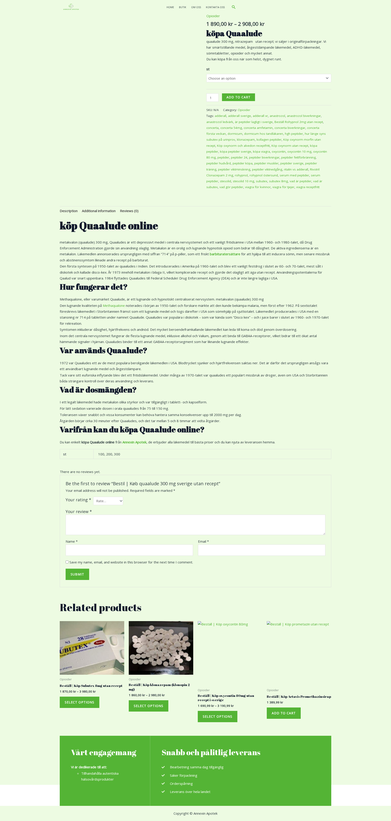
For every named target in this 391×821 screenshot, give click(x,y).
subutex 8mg (278, 181)
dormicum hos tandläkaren (263, 134)
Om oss (196, 7)
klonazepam (246, 139)
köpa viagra (261, 151)
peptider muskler (266, 163)
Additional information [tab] (99, 210)
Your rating (78, 499)
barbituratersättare (225, 254)
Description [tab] (69, 210)
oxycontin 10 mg (299, 151)
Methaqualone (114, 305)
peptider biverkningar (264, 157)
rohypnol (241, 175)
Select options (79, 702)
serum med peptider (294, 175)
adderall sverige (239, 116)
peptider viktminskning (234, 169)
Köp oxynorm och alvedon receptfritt (243, 146)
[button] (234, 7)
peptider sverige (291, 163)
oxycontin (279, 151)
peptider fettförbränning (298, 157)
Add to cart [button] (284, 713)
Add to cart (238, 97)
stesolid (225, 181)
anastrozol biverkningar (304, 116)
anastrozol (277, 116)
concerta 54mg (231, 128)
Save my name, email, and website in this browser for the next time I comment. (131, 562)
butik (182, 7)
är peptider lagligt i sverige (254, 122)
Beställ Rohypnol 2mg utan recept (298, 122)
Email (203, 541)
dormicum (235, 134)
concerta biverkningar (289, 128)
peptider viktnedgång (267, 169)
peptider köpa (243, 163)
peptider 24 (239, 157)
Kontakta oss (215, 7)
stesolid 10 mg (243, 181)
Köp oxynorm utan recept (290, 146)
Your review (79, 511)
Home (170, 7)
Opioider (213, 16)
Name (72, 541)
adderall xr (260, 116)
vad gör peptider (231, 187)
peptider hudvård (218, 163)
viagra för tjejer (283, 187)
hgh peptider (294, 134)
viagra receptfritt (307, 187)
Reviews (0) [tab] (129, 210)
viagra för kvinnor (258, 187)
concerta (212, 128)
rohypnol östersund (264, 175)
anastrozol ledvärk (219, 122)
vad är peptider (300, 181)
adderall (220, 116)
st (208, 69)
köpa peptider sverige (235, 151)
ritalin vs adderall (296, 169)
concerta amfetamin (258, 128)
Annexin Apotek (134, 442)
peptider (223, 157)
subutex (261, 181)
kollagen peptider (269, 139)
